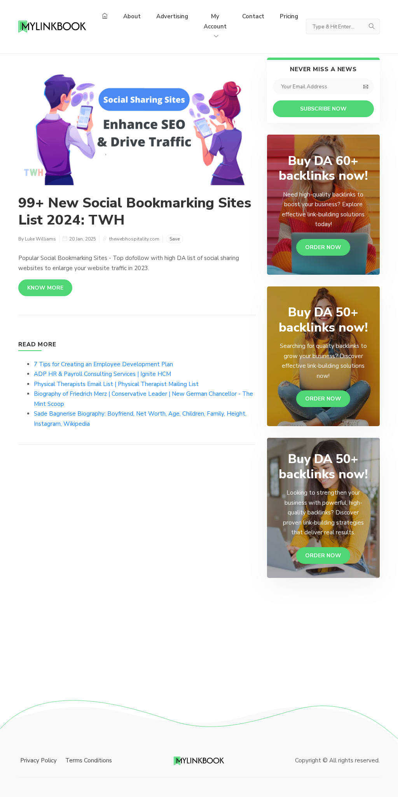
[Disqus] (136, 567)
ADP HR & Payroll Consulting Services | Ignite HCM (102, 374)
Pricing (289, 16)
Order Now (323, 247)
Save (174, 239)
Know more (45, 287)
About (132, 16)
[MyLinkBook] (52, 26)
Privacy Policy (38, 760)
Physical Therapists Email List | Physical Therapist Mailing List (116, 384)
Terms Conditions (88, 760)
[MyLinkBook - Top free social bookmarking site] (199, 760)
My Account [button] (215, 21)
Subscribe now (323, 108)
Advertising (172, 16)
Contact (253, 16)
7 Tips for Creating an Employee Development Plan (103, 364)
